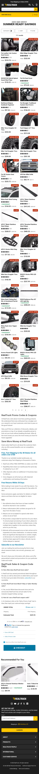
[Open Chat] (30, 5)
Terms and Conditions (24, 768)
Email (3, 715)
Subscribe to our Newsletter (12, 545)
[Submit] (35, 718)
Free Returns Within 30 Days (12, 483)
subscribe (28, 578)
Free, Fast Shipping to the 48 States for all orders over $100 (18, 454)
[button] (19, 737)
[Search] (36, 9)
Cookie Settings (13, 768)
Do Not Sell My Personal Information (12, 765)
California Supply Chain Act (29, 765)
